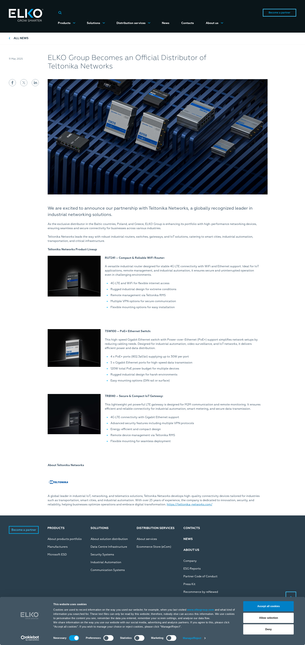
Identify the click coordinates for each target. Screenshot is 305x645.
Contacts (187, 23)
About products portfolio (64, 539)
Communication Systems (108, 570)
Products (64, 23)
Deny (268, 629)
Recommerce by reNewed (200, 592)
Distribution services (130, 23)
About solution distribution (109, 539)
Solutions (93, 23)
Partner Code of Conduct (200, 576)
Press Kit (189, 584)
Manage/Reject (192, 638)
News (165, 23)
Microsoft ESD (57, 554)
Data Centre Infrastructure (109, 547)
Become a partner (279, 12)
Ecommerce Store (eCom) (154, 547)
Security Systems (102, 554)
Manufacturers (57, 547)
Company (190, 561)
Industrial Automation (106, 562)
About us (212, 23)
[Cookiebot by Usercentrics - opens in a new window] (29, 638)
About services (147, 539)
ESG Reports (192, 568)
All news (21, 38)
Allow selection (268, 617)
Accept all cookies (268, 606)
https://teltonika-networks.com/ (189, 504)
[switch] (108, 638)
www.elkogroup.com (200, 609)
